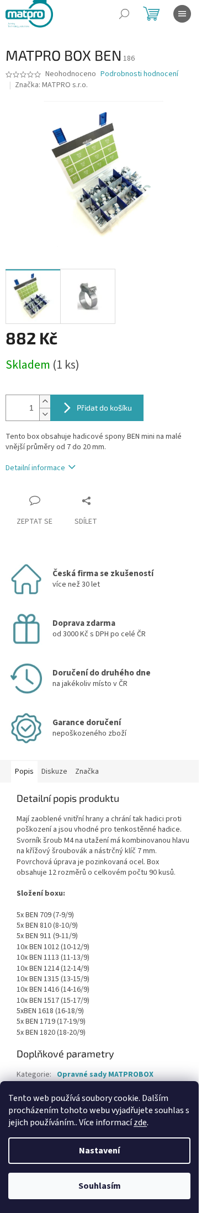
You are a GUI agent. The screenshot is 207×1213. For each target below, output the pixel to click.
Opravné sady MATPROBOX (105, 1074)
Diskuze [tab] (54, 771)
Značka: (51, 85)
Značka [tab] (87, 771)
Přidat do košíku (104, 407)
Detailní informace (35, 468)
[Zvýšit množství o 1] (44, 401)
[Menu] (182, 14)
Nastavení (99, 1151)
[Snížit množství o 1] (44, 414)
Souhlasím (99, 1186)
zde (140, 1122)
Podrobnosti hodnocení (139, 74)
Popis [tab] (24, 771)
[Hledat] (124, 14)
